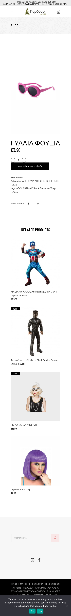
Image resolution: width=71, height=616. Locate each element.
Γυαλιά (14, 184)
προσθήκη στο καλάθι (30, 166)
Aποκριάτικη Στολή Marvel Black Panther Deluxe (34, 360)
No (40, 611)
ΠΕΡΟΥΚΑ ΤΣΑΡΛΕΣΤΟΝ (24, 424)
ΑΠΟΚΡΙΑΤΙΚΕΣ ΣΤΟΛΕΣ (47, 181)
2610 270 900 (48, 1)
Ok (32, 611)
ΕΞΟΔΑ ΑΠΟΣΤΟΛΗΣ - (38, 591)
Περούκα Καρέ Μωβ (20, 489)
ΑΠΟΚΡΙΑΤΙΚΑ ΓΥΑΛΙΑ (27, 188)
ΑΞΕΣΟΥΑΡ (28, 181)
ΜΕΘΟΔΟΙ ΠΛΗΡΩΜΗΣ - (35, 587)
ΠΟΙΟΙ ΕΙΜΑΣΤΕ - (20, 584)
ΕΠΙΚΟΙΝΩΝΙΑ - (37, 584)
